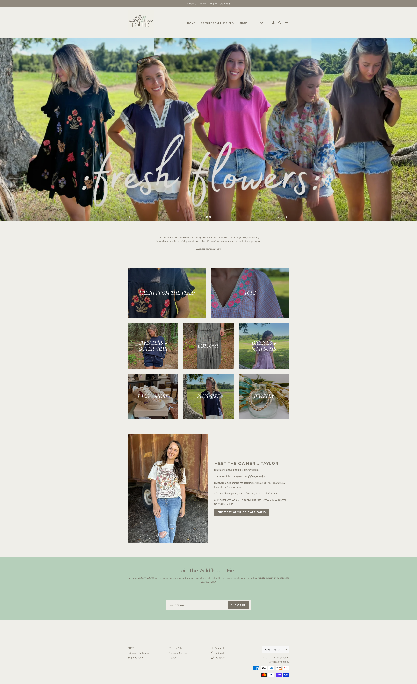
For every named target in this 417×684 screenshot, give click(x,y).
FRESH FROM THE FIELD (217, 23)
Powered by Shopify (279, 661)
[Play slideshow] (278, 217)
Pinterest (219, 652)
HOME (191, 23)
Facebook (219, 648)
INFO (260, 23)
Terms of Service (178, 652)
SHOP (243, 23)
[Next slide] (286, 217)
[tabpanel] (208, 129)
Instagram (219, 657)
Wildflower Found (280, 657)
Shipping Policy (136, 657)
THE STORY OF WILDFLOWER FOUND (242, 512)
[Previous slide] (130, 217)
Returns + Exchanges (138, 652)
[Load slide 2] (210, 217)
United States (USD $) (273, 649)
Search (172, 657)
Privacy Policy (176, 648)
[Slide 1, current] (206, 217)
